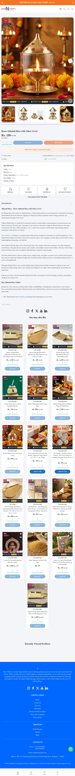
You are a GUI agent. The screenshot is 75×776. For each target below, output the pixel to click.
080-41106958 (39, 748)
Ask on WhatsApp (51, 159)
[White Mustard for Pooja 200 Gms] (37, 544)
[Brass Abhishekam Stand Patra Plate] (37, 388)
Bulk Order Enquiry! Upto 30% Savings (37, 149)
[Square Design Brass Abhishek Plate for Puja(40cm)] (62, 388)
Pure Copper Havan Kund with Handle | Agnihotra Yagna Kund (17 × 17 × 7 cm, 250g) (37, 455)
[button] (1, 2)
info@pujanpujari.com (40, 752)
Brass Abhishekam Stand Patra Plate (37, 405)
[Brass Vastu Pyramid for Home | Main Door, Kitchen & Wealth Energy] (62, 490)
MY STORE (37, 350)
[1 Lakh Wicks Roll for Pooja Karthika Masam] (12, 388)
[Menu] (73, 9)
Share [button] (5, 159)
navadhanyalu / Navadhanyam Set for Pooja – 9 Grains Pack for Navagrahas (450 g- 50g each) (38, 509)
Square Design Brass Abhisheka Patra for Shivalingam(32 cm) (37, 613)
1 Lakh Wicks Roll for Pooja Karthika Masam (12, 405)
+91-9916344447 (39, 747)
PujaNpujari (12, 763)
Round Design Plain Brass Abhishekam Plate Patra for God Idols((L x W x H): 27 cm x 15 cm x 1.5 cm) (12, 510)
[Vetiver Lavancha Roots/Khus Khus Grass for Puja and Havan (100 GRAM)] (62, 544)
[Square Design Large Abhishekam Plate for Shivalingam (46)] (62, 336)
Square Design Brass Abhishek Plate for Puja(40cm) (62, 405)
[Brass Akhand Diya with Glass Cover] (12, 437)
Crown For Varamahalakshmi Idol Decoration (12, 561)
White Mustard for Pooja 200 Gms (37, 561)
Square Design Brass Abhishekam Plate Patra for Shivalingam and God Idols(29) (12, 354)
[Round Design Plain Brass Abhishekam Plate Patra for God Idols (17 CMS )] (37, 336)
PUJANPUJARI (12, 350)
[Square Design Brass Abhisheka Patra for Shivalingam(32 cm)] (37, 595)
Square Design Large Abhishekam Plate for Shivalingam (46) (62, 354)
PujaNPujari (22, 297)
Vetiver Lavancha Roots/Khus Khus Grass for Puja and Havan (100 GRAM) (62, 562)
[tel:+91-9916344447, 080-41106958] (65, 9)
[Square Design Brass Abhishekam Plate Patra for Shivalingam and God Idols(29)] (12, 336)
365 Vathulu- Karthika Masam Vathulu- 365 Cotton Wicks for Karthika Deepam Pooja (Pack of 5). (63, 456)
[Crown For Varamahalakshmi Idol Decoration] (12, 544)
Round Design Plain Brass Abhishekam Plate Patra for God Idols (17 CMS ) (37, 354)
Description (6, 203)
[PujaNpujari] (8, 9)
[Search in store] (69, 9)
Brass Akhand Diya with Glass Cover (12, 454)
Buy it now (58, 142)
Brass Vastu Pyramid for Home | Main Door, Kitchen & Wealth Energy (62, 509)
